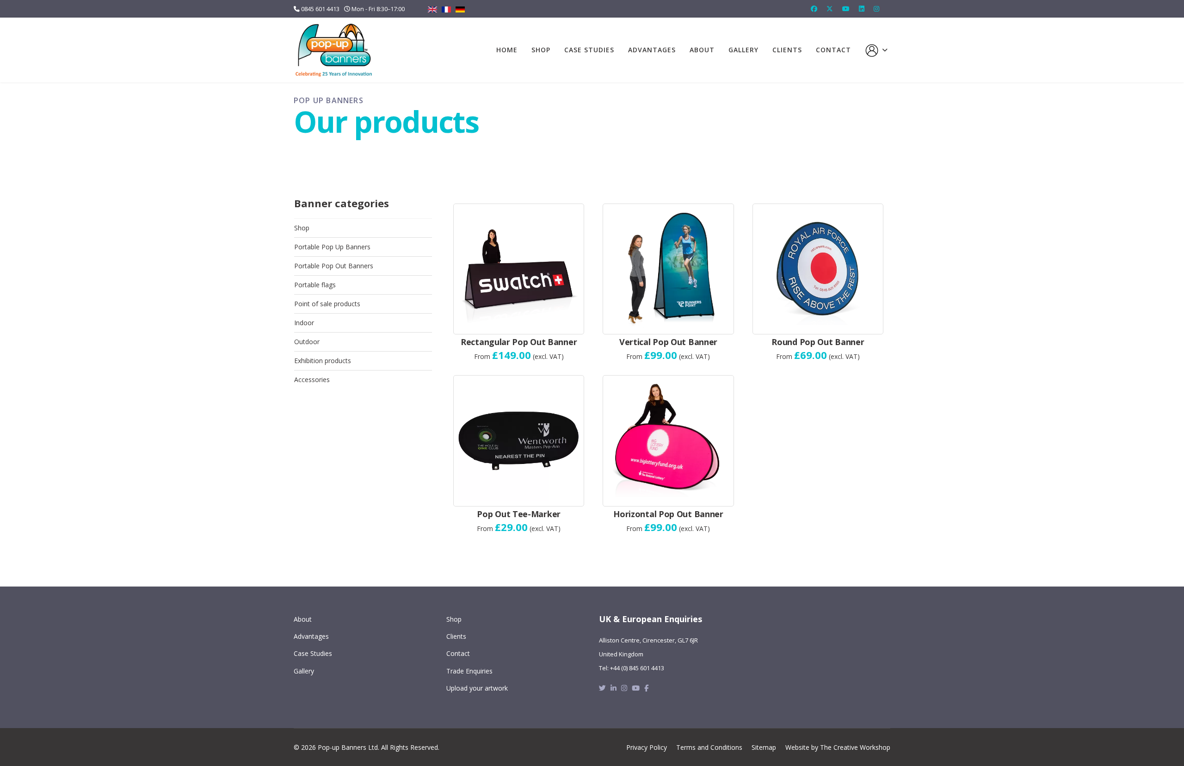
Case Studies (589, 49)
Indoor (304, 322)
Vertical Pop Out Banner (668, 341)
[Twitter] (829, 8)
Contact (833, 49)
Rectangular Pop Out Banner (519, 341)
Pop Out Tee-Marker (519, 513)
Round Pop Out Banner (817, 341)
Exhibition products (322, 360)
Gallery (743, 49)
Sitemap (764, 747)
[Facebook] (814, 8)
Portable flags (315, 284)
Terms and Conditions (709, 747)
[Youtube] (846, 8)
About (702, 49)
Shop (540, 49)
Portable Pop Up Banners (332, 246)
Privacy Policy (646, 747)
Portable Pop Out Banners (333, 265)
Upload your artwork (477, 688)
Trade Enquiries (469, 671)
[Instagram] (876, 8)
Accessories (312, 379)
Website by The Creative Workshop (837, 747)
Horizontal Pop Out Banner (668, 513)
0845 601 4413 (320, 9)
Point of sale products (327, 303)
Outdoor (307, 341)
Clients (787, 49)
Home (507, 49)
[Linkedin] (861, 8)
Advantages (652, 49)
